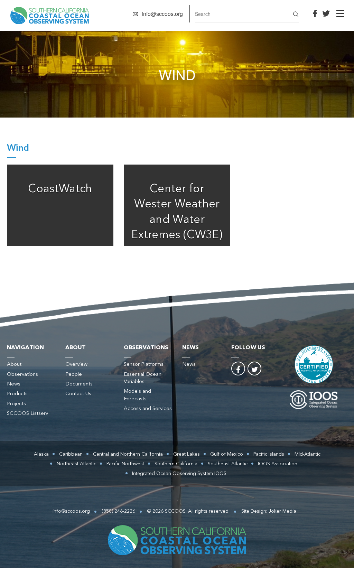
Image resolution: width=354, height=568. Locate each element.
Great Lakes (186, 454)
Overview (76, 364)
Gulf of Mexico (226, 454)
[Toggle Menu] (340, 13)
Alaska (41, 454)
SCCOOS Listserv (27, 413)
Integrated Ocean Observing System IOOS (179, 473)
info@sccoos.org (162, 14)
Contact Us (78, 394)
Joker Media (282, 511)
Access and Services (148, 408)
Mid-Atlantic (307, 454)
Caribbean (71, 454)
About (14, 364)
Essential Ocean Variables (142, 378)
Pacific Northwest (125, 464)
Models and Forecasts (137, 395)
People (73, 374)
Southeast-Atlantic (228, 464)
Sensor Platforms (144, 364)
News (13, 384)
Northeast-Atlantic (76, 464)
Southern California (176, 464)
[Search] (295, 13)
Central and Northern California (128, 454)
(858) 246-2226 (118, 511)
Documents (79, 384)
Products (17, 394)
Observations (22, 374)
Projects (16, 404)
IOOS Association (277, 464)
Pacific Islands (268, 454)
